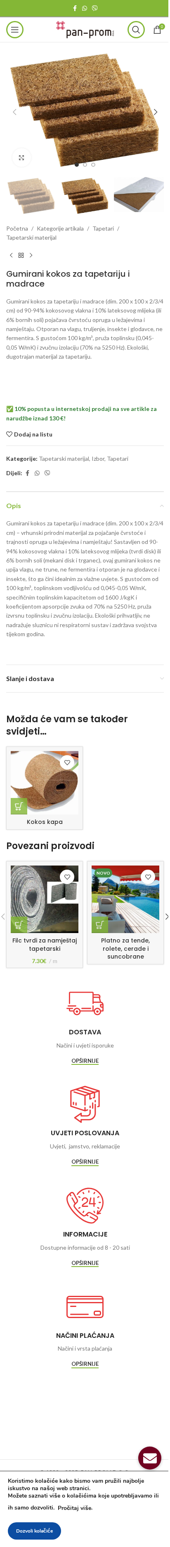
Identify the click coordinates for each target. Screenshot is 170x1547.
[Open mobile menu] (15, 29)
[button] (14, 112)
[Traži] (136, 29)
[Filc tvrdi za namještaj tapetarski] (44, 899)
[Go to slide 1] (77, 165)
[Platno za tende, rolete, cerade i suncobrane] (125, 899)
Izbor (98, 458)
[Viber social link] (95, 8)
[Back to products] (21, 256)
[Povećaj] (21, 157)
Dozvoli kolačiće (34, 1531)
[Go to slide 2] (85, 165)
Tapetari (103, 228)
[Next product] (31, 256)
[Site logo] (85, 29)
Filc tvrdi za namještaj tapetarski (44, 944)
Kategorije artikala (60, 228)
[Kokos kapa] (44, 782)
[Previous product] (11, 256)
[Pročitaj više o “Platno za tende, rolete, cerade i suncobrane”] (100, 925)
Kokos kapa (45, 822)
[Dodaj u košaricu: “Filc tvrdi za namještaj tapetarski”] (19, 925)
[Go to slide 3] (93, 165)
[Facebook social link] (75, 8)
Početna (17, 228)
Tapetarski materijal (31, 237)
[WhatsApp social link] (85, 8)
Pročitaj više (74, 1508)
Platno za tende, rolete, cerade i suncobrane (125, 948)
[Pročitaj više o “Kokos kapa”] (19, 806)
